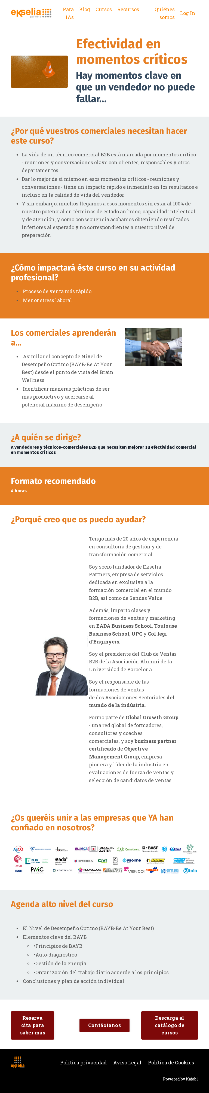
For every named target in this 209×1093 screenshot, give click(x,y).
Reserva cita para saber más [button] (32, 1025)
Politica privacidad (83, 1062)
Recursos (128, 9)
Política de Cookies (171, 1062)
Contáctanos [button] (104, 1025)
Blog (84, 9)
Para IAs (68, 13)
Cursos (104, 9)
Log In (187, 13)
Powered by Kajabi (180, 1079)
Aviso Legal (127, 1062)
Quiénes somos (165, 13)
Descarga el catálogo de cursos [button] (170, 1025)
